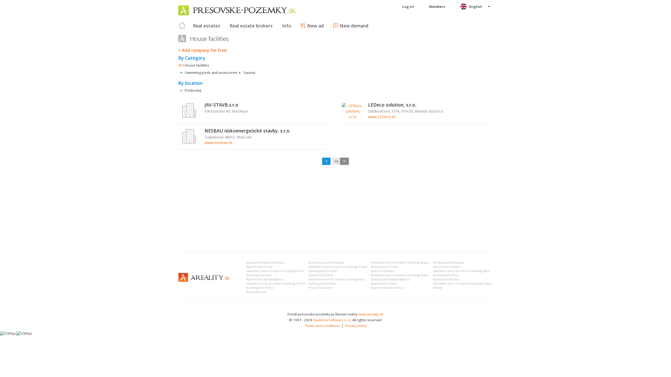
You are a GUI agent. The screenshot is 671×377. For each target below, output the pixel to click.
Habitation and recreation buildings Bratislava (402, 262)
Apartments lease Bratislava (265, 262)
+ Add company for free (202, 50)
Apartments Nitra (383, 271)
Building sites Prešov (322, 283)
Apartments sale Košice (387, 288)
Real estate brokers (251, 26)
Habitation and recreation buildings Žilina (399, 275)
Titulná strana (182, 26)
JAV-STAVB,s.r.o (221, 105)
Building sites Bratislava (448, 262)
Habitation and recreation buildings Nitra (461, 271)
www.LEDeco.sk (382, 116)
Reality (437, 288)
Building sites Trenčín (323, 271)
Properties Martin (321, 288)
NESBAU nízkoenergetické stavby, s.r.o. (247, 131)
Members (437, 6)
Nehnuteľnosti (256, 292)
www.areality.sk (370, 314)
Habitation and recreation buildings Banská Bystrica (344, 279)
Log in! (408, 6)
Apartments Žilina (321, 275)
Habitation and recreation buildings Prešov (275, 283)
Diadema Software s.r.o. (332, 320)
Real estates (206, 26)
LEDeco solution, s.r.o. (392, 105)
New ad (315, 26)
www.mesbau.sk (218, 142)
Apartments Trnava (259, 267)
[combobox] (340, 161)
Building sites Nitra (259, 275)
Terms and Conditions (322, 325)
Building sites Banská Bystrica (390, 279)
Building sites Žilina (446, 275)
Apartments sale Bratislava (326, 262)
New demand (354, 26)
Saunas (249, 72)
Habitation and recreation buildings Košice (462, 283)
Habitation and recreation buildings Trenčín (276, 271)
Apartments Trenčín (446, 267)
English (475, 6)
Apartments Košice (384, 283)
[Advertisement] (335, 209)
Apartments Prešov (446, 279)
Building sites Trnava (384, 267)
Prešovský (193, 90)
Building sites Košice (260, 288)
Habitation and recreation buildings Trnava (338, 267)
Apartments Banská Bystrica (265, 279)
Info (286, 26)
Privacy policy (355, 325)
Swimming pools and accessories (211, 72)
